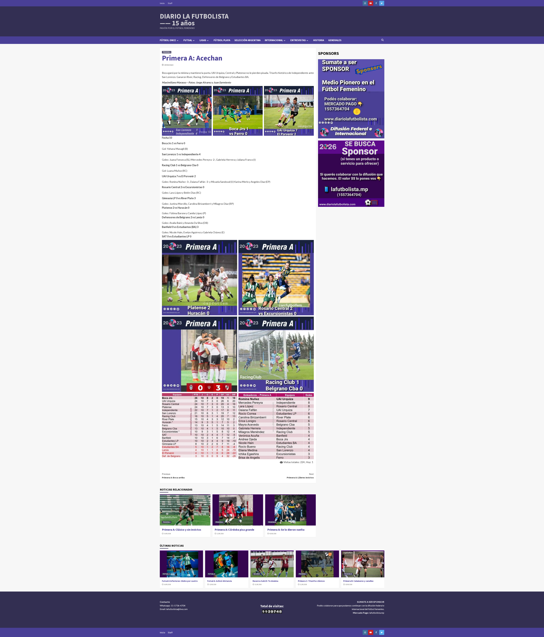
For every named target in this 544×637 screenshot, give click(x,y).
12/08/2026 (220, 534)
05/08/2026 (272, 534)
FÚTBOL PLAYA (222, 40)
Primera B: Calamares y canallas (358, 581)
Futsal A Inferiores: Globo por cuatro (180, 581)
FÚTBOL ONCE (168, 40)
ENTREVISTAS (298, 40)
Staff (170, 3)
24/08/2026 (167, 584)
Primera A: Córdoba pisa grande (234, 529)
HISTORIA (318, 40)
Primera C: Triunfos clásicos (311, 581)
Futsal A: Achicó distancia (219, 581)
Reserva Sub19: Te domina (265, 581)
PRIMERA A (166, 52)
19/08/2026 (167, 534)
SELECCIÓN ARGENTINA (247, 40)
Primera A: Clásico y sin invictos (181, 529)
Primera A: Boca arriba (173, 476)
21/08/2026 (258, 584)
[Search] (382, 40)
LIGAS (203, 40)
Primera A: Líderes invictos (300, 476)
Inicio (162, 3)
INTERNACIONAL (274, 40)
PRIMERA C (303, 574)
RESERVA (256, 574)
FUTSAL (187, 40)
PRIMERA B (348, 574)
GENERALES (334, 40)
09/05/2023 (168, 65)
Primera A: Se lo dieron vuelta (285, 529)
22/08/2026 (212, 584)
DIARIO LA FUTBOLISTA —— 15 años (194, 19)
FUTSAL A (166, 574)
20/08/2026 (348, 584)
